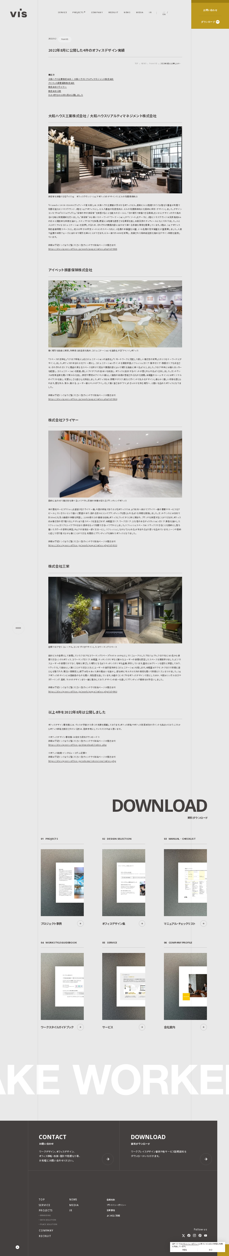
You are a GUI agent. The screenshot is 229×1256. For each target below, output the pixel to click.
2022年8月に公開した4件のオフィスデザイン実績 (171, 64)
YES (184, 1249)
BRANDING (45, 1215)
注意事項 (111, 1210)
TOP (136, 63)
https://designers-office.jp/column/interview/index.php (82, 761)
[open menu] (18, 628)
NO (210, 1249)
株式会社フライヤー (57, 86)
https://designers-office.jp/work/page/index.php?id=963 (82, 691)
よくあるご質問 (113, 1216)
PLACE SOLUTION (48, 1224)
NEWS (143, 64)
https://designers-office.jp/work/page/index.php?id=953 (82, 545)
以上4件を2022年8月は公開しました (65, 94)
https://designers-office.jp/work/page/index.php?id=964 (82, 399)
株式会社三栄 (54, 91)
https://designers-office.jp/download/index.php (77, 744)
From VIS (153, 64)
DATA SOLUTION (48, 1220)
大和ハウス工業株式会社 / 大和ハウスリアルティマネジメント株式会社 (81, 79)
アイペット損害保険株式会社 (61, 82)
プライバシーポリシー (190, 1244)
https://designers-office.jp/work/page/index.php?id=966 (82, 249)
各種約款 (111, 1200)
